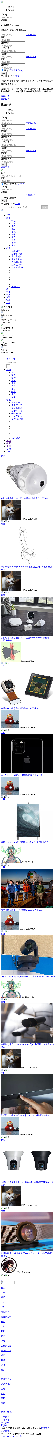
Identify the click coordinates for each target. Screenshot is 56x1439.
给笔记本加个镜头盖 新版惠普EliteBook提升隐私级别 (25, 1115)
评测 (3, 1321)
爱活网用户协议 (16, 70)
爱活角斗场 (16, 259)
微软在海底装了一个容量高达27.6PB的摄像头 (22, 910)
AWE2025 (15, 286)
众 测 (8, 446)
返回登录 (5, 167)
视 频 (8, 443)
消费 (13, 245)
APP (8, 303)
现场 (8, 292)
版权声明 (5, 1423)
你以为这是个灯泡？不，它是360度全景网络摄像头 (24, 498)
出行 (13, 243)
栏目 (8, 248)
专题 (3, 1292)
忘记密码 (20, 184)
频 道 (8, 369)
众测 (8, 297)
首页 (8, 215)
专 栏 (8, 400)
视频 (8, 294)
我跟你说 (15, 251)
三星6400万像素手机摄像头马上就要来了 (20, 708)
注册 (17, 204)
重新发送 (5, 99)
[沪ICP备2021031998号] (11, 1436)
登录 (17, 76)
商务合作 (5, 1420)
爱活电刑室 (16, 256)
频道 (8, 218)
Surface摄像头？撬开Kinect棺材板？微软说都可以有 (24, 842)
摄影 (13, 223)
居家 (13, 234)
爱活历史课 (16, 254)
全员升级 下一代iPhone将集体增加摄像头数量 (22, 775)
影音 (13, 226)
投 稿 (8, 449)
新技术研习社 (17, 267)
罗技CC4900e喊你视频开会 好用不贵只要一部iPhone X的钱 (28, 976)
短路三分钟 (16, 265)
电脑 (13, 229)
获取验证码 (31, 34)
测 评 (8, 440)
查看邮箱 (5, 96)
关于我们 (5, 1417)
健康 (13, 240)
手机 (13, 232)
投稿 (8, 300)
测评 (8, 289)
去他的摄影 (16, 262)
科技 (13, 221)
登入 (8, 359)
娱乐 (13, 237)
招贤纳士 (5, 1425)
